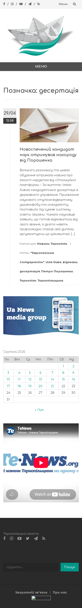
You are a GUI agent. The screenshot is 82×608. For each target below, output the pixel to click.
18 (19, 386)
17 (8, 386)
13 (40, 379)
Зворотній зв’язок (31, 592)
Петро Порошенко (57, 271)
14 (52, 379)
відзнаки (70, 262)
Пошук (69, 567)
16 (73, 379)
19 (29, 386)
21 (52, 386)
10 (8, 379)
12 (29, 379)
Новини (43, 243)
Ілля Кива (53, 262)
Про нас (60, 592)
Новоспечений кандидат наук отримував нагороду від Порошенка (48, 154)
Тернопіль (59, 243)
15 (63, 379)
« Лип (39, 410)
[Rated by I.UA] (41, 599)
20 (40, 386)
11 (19, 379)
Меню (63, 4)
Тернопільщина (50, 280)
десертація (30, 271)
